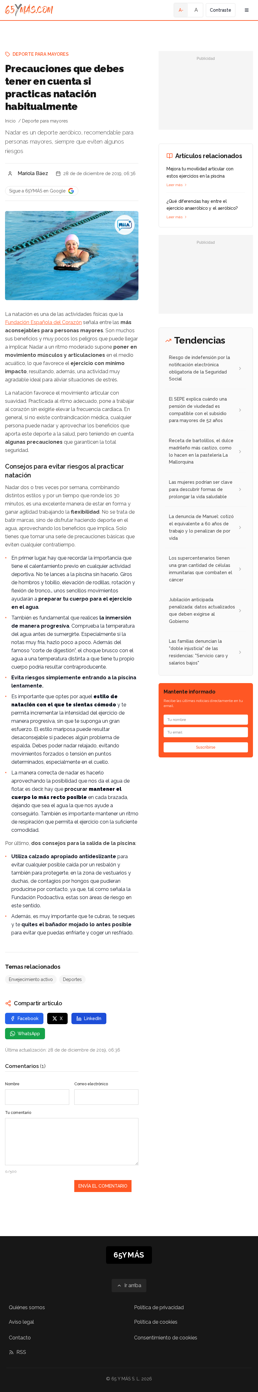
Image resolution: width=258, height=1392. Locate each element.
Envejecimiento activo (31, 979)
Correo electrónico (91, 1084)
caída (72, 865)
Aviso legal (21, 1322)
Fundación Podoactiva (37, 897)
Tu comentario (18, 1112)
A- (181, 10)
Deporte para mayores (41, 54)
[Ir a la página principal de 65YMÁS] (29, 10)
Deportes (72, 979)
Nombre (12, 1084)
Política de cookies (155, 1322)
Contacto (20, 1338)
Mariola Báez (33, 173)
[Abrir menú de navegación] (246, 10)
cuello (101, 762)
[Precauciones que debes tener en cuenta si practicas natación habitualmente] (125, 225)
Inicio (10, 120)
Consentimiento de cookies (165, 1338)
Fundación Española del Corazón (43, 322)
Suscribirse (206, 747)
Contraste (220, 10)
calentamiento (46, 566)
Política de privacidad (159, 1307)
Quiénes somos (27, 1307)
